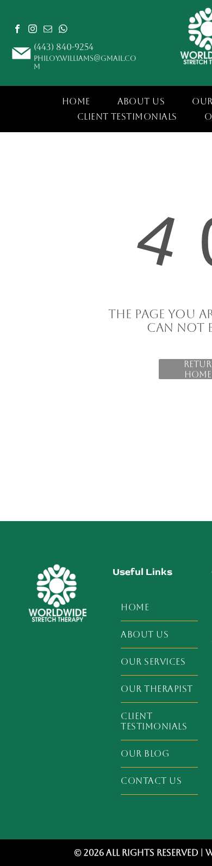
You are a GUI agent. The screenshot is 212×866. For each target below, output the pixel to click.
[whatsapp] (63, 30)
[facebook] (17, 30)
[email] (47, 30)
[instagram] (32, 30)
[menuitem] (76, 101)
